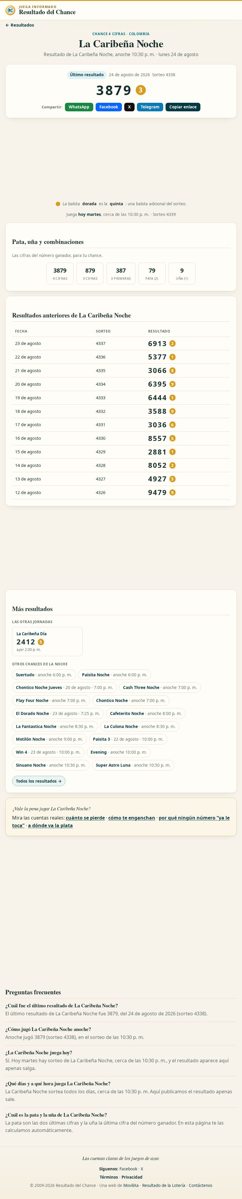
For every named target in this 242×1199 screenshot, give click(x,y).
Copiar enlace (183, 107)
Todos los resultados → (39, 781)
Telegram (150, 107)
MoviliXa (131, 1185)
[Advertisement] (121, 160)
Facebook (108, 107)
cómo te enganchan (131, 817)
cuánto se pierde (85, 817)
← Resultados (19, 25)
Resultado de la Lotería (163, 1185)
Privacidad (132, 1177)
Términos (109, 1177)
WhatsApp (79, 107)
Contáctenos (200, 1185)
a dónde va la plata (50, 825)
